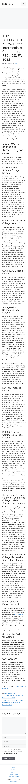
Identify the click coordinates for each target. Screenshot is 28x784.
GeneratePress (14, 781)
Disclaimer (14, 772)
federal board (18, 614)
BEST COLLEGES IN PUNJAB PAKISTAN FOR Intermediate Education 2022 (12, 702)
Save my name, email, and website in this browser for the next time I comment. (13, 751)
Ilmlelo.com (7, 4)
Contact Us (14, 769)
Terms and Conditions (14, 776)
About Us (14, 767)
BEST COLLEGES (9, 693)
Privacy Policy (14, 774)
